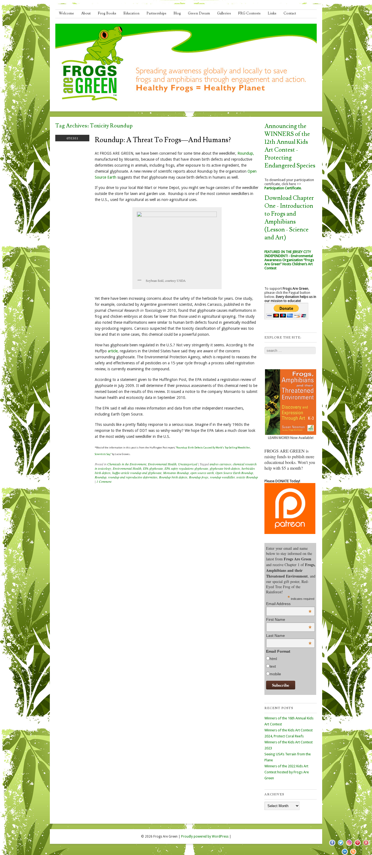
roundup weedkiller (222, 477)
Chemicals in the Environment (126, 464)
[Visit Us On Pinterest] (357, 845)
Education (131, 13)
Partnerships (156, 13)
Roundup (100, 477)
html (273, 658)
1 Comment (103, 481)
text (273, 666)
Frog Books (107, 13)
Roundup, (245, 153)
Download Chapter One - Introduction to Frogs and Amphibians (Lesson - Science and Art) (289, 218)
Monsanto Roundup (176, 473)
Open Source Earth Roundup (234, 473)
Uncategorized (187, 464)
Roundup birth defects (173, 477)
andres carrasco (220, 464)
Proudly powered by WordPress (204, 836)
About (86, 13)
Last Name (289, 635)
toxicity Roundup (247, 477)
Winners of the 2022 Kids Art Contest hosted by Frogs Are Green (286, 772)
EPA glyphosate (153, 468)
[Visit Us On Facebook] (332, 845)
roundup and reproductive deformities (132, 477)
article (113, 351)
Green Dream (199, 13)
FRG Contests (249, 13)
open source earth (202, 473)
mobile (275, 674)
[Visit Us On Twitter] (340, 845)
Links (272, 13)
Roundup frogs (198, 477)
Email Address (289, 603)
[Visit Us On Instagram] (349, 845)
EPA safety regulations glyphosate (186, 468)
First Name (289, 619)
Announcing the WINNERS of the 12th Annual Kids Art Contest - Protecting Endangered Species (289, 146)
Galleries (224, 13)
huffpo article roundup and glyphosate (136, 473)
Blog (177, 13)
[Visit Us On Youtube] (366, 845)
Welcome (66, 13)
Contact (289, 13)
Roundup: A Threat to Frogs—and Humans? (163, 140)
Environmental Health (162, 464)
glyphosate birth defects (225, 468)
